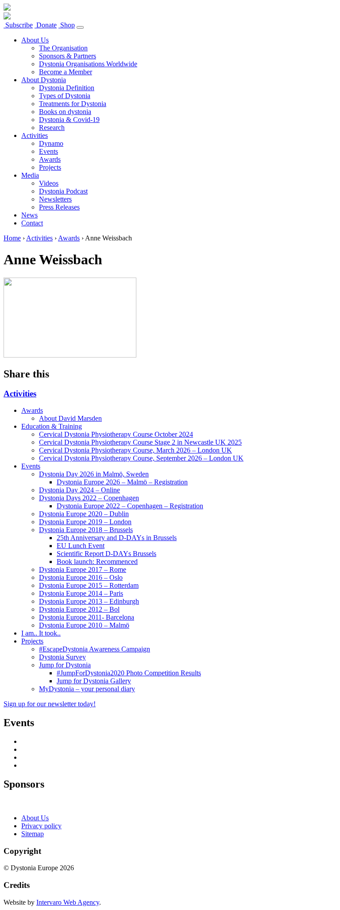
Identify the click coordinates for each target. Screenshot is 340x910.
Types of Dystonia (64, 95)
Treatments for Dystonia (72, 103)
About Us (35, 40)
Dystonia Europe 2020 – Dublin (84, 514)
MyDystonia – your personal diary (87, 689)
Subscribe (18, 25)
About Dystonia (43, 80)
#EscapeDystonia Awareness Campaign (94, 649)
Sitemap (32, 834)
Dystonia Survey (62, 657)
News (29, 215)
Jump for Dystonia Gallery (94, 681)
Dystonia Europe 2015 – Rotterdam (89, 585)
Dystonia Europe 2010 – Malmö (84, 625)
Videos (48, 183)
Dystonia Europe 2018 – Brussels (86, 529)
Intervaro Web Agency (67, 902)
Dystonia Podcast (63, 191)
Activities (34, 135)
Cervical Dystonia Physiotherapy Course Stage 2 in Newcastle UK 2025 (140, 442)
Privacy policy (41, 826)
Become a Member (65, 72)
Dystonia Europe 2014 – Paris (81, 593)
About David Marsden (70, 418)
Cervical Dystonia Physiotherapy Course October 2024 (116, 434)
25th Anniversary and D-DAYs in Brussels (117, 537)
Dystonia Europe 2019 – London (85, 521)
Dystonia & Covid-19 (69, 119)
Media (30, 175)
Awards (50, 159)
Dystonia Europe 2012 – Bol (79, 609)
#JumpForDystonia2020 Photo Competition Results (129, 673)
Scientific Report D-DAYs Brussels (106, 553)
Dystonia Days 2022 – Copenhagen (89, 498)
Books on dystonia (65, 111)
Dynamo (51, 143)
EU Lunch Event (80, 545)
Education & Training (51, 426)
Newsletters (55, 199)
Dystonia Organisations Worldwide (88, 64)
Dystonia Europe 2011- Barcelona (86, 617)
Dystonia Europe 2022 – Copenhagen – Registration (130, 506)
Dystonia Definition (66, 87)
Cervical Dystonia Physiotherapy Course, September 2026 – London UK (141, 458)
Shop (66, 25)
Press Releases (59, 207)
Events (48, 151)
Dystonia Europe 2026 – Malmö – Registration (122, 482)
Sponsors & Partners (67, 56)
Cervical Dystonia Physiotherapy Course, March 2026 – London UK (135, 450)
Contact (32, 223)
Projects (50, 167)
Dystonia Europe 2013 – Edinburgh (89, 601)
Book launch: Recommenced (97, 561)
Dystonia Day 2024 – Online (79, 490)
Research (52, 127)
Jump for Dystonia (65, 665)
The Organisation (63, 48)
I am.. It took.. (41, 633)
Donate (46, 25)
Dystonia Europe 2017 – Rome (82, 569)
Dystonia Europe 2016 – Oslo (81, 577)
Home (12, 238)
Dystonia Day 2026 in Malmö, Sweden (94, 474)
